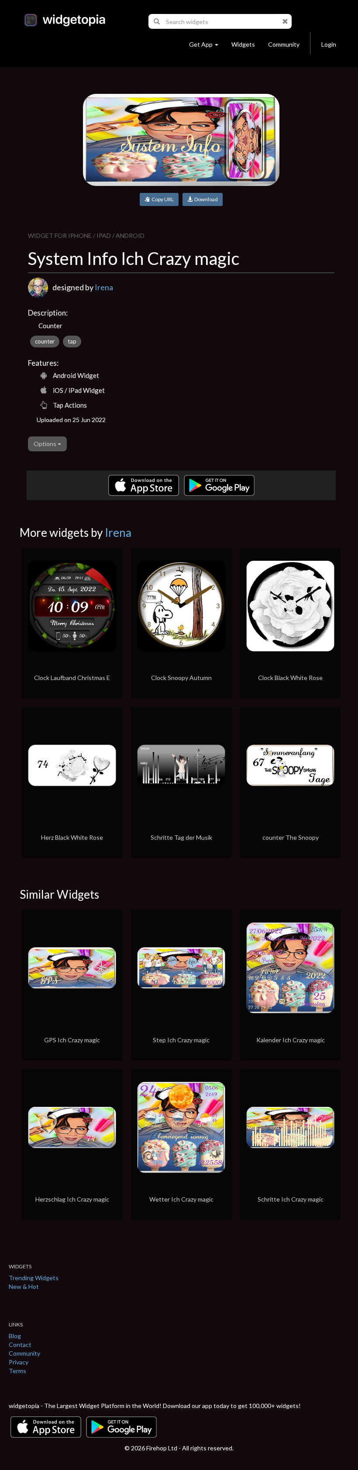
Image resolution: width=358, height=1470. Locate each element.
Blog (15, 1335)
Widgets (243, 44)
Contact (20, 1344)
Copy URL (162, 199)
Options (46, 443)
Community (283, 44)
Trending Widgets (34, 1277)
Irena (104, 287)
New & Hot (24, 1286)
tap (72, 341)
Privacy (18, 1362)
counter (45, 341)
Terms (17, 1370)
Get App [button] (201, 44)
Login (328, 44)
